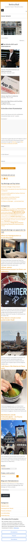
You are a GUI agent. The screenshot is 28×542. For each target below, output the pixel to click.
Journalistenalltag (5, 513)
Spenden (23, 219)
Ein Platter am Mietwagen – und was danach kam (12, 201)
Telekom (11, 221)
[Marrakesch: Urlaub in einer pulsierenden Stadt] (14, 321)
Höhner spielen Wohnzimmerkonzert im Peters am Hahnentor (13, 269)
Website (3, 161)
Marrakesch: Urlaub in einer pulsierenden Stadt (11, 319)
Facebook (22, 213)
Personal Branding (4, 218)
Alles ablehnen (14, 539)
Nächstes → (22, 40)
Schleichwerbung (20, 218)
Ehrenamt (3, 213)
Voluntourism (11, 224)
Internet (9, 215)
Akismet (14, 142)
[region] (14, 529)
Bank (7, 208)
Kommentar (4, 118)
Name (2, 146)
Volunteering (4, 224)
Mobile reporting (16, 216)
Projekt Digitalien (11, 218)
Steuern (2, 221)
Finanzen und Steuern (6, 510)
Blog (13, 208)
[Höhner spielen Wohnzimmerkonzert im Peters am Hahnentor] (14, 273)
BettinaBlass (3, 72)
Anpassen (14, 535)
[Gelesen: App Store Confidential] (10, 76)
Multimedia (23, 216)
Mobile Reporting (5, 515)
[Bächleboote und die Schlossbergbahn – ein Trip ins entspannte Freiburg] (14, 420)
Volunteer (21, 222)
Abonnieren (5, 495)
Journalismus (14, 215)
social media (7, 219)
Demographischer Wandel (7, 508)
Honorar (2, 215)
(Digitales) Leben (5, 506)
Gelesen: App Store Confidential (9, 96)
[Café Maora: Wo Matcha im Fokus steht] (14, 370)
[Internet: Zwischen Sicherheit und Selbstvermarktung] (10, 50)
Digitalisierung (18, 212)
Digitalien (10, 212)
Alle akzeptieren (14, 532)
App (4, 209)
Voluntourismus (19, 224)
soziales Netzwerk (18, 219)
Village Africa (14, 222)
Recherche (16, 218)
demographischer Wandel (7, 210)
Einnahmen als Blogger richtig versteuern (10, 186)
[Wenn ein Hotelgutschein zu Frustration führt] (14, 239)
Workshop (3, 225)
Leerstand (9, 216)
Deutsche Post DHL (17, 210)
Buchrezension (21, 209)
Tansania (7, 221)
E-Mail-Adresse (5, 154)
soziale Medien (12, 219)
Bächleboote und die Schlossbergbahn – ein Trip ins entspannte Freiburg (11, 417)
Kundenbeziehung (4, 216)
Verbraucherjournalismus (5, 222)
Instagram (6, 215)
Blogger (15, 208)
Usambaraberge (15, 221)
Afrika (2, 208)
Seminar (25, 218)
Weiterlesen (16, 527)
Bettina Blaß (14, 4)
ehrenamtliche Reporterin (13, 213)
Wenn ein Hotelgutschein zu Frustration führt (11, 237)
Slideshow (3, 219)
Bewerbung (10, 208)
